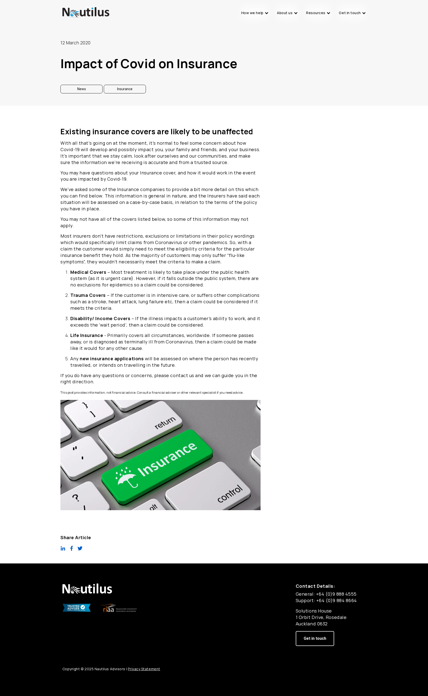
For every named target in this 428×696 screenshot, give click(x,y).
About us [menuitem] (285, 12)
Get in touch (315, 638)
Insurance (125, 89)
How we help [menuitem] (252, 12)
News (81, 89)
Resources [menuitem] (315, 12)
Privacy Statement (144, 669)
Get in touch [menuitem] (350, 12)
